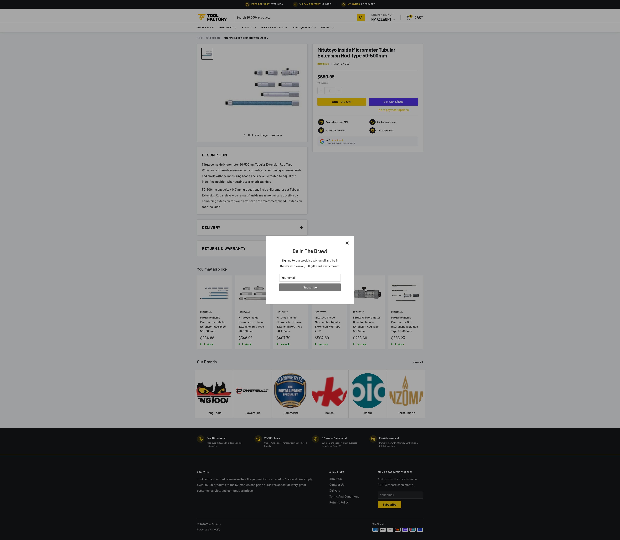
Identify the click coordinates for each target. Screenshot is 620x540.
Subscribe (310, 287)
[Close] (347, 243)
